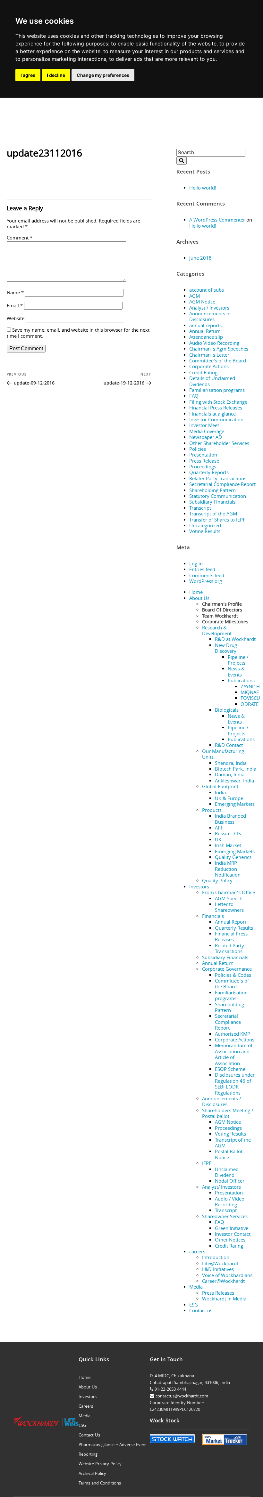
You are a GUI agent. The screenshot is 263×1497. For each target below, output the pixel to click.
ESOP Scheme (230, 1070)
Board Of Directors (222, 610)
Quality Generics (233, 858)
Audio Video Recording (214, 344)
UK (218, 840)
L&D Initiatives (218, 1270)
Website (15, 319)
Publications (241, 681)
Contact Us (89, 1435)
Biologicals (227, 711)
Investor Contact (232, 1235)
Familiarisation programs (217, 391)
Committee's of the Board (217, 361)
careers (197, 1252)
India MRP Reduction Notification (228, 869)
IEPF (206, 1164)
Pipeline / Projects (238, 661)
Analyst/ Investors (221, 1188)
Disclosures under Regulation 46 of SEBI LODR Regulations (235, 1084)
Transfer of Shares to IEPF (217, 520)
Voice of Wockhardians (227, 1276)
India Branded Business (230, 819)
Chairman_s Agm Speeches (218, 349)
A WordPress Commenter (217, 220)
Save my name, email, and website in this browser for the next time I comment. (78, 333)
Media (196, 1287)
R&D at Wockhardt (235, 640)
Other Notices (230, 1240)
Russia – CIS (228, 834)
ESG (193, 1305)
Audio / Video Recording (229, 1202)
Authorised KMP (232, 1035)
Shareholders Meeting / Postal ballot (227, 1114)
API (218, 828)
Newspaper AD (205, 438)
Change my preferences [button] (103, 75)
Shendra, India (231, 764)
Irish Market (228, 846)
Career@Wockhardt (223, 1282)
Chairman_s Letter (209, 356)
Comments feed (206, 576)
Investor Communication (216, 420)
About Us (199, 599)
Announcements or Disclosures (210, 317)
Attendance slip (206, 338)
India (220, 793)
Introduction (215, 1258)
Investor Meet (204, 426)
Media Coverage (206, 432)
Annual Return (205, 332)
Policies (197, 450)
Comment (19, 238)
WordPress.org (205, 582)
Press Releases (218, 1294)
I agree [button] (28, 75)
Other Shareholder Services (219, 444)
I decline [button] (56, 75)
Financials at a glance (212, 414)
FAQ (194, 397)
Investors (199, 887)
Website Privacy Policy (100, 1464)
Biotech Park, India (235, 769)
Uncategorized (205, 526)
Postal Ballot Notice (228, 1155)
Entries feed (202, 570)
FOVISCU (250, 699)
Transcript (200, 509)
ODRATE (250, 705)
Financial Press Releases (215, 408)
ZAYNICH (250, 687)
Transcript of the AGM (213, 514)
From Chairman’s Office (228, 893)
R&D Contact (229, 746)
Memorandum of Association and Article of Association (233, 1055)
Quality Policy (217, 881)
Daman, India (229, 775)
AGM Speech (228, 899)
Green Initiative (231, 1229)
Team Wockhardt (220, 616)
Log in (196, 564)
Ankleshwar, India (234, 781)
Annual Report (230, 923)
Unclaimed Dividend (227, 1173)
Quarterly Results (234, 929)
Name (15, 293)
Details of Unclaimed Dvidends (212, 382)
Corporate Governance (227, 970)
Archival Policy (92, 1474)
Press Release (204, 461)
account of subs (206, 291)
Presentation (203, 455)
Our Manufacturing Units (223, 755)
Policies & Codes (233, 976)
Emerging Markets (235, 805)
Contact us (200, 1311)
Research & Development (217, 631)
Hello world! (202, 188)
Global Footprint (220, 787)
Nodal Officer (229, 1181)
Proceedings (202, 467)
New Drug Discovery (226, 649)
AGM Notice (202, 302)
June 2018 (200, 259)
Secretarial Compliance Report (222, 485)
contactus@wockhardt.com (181, 1396)
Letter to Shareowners (229, 908)
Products (212, 811)
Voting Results (204, 532)
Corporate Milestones (225, 622)
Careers (86, 1407)
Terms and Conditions (100, 1483)
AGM (194, 297)
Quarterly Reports (209, 473)
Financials (213, 917)
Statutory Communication (217, 497)
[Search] (181, 160)
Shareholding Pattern (212, 491)
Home (196, 593)
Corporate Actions (209, 367)
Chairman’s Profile (222, 604)
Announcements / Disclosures (221, 1102)
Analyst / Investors (209, 308)
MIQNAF (250, 693)
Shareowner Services (225, 1217)
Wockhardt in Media (224, 1299)
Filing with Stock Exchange (218, 403)
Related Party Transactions (229, 949)
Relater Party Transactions (217, 479)
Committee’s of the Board (232, 984)
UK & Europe (229, 799)
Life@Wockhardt (220, 1264)
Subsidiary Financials (212, 502)
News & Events (236, 672)
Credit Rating (203, 373)
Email (15, 306)
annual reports (205, 326)
